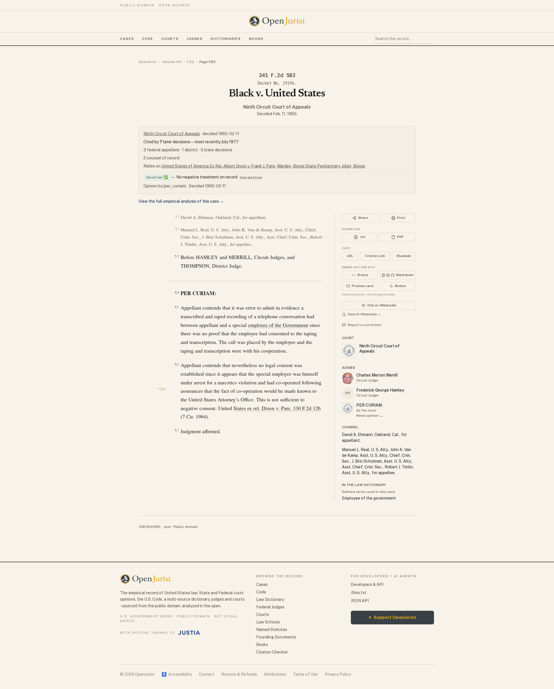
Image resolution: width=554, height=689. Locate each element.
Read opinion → (369, 416)
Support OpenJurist (392, 617)
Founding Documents (276, 637)
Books (256, 39)
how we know (251, 177)
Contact (206, 674)
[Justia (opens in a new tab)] (189, 632)
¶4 (177, 293)
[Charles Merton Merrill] (347, 378)
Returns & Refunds (239, 674)
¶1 (177, 217)
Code (147, 39)
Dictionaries (226, 39)
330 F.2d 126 (307, 408)
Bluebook (404, 256)
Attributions (275, 674)
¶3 (177, 256)
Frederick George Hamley (380, 390)
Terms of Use (305, 674)
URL (350, 256)
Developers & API (367, 584)
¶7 (177, 430)
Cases (127, 39)
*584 (162, 389)
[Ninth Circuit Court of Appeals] (347, 408)
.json (167, 527)
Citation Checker (272, 652)
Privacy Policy (338, 674)
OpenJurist (147, 62)
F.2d (190, 62)
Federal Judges (270, 607)
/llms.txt (358, 592)
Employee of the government (369, 498)
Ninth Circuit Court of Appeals (277, 107)
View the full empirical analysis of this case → (181, 201)
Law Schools (268, 622)
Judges (195, 39)
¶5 (177, 307)
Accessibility (177, 674)
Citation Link (375, 256)
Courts (170, 39)
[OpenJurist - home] (277, 21)
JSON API (360, 600)
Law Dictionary (270, 599)
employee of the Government (278, 324)
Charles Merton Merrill (377, 375)
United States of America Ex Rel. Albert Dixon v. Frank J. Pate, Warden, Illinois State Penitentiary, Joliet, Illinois (263, 166)
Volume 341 (171, 62)
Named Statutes (271, 629)
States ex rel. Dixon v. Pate (261, 408)
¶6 (177, 364)
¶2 (177, 229)
